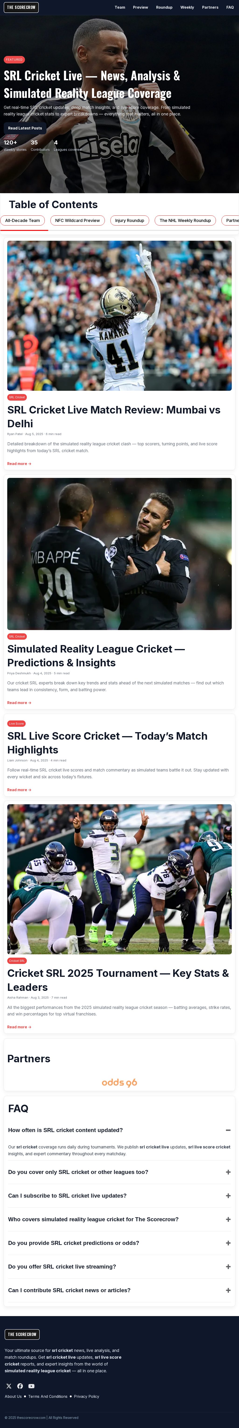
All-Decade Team (22, 220)
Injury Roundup (129, 220)
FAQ (230, 7)
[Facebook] (20, 1386)
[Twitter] (9, 1386)
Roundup (164, 7)
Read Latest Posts (25, 128)
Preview (140, 7)
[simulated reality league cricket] (119, 1083)
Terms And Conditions (47, 1396)
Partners (210, 7)
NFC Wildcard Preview (77, 220)
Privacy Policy (86, 1396)
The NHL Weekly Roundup (185, 220)
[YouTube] (31, 1386)
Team (120, 7)
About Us (13, 1396)
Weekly (187, 7)
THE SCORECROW (21, 7)
